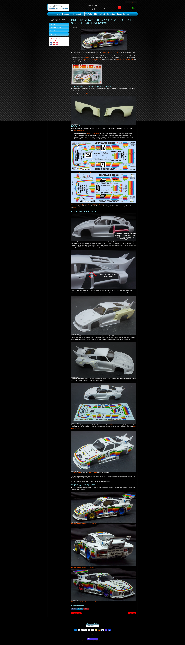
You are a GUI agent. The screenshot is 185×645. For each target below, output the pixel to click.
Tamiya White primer (112, 425)
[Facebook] (51, 43)
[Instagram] (57, 43)
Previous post (76, 613)
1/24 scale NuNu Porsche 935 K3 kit (109, 52)
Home (58, 14)
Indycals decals (93, 472)
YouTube (88, 14)
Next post (132, 613)
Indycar (52, 24)
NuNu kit (93, 54)
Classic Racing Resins (92, 640)
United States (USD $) (92, 625)
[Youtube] (54, 43)
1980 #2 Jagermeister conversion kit (124, 59)
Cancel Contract (123, 14)
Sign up (133, 2)
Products (66, 14)
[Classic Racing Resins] (58, 7)
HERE (106, 61)
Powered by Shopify (92, 642)
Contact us (111, 14)
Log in (127, 2)
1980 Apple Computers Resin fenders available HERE (83, 523)
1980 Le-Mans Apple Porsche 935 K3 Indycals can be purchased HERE (87, 172)
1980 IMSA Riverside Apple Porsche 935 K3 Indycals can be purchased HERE (89, 204)
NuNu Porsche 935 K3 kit (93, 133)
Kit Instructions (77, 14)
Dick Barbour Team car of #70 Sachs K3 (92, 59)
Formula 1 (53, 31)
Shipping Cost (99, 14)
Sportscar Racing (55, 27)
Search (92, 634)
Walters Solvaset (77, 472)
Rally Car (53, 34)
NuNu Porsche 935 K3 (79, 130)
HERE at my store (90, 94)
